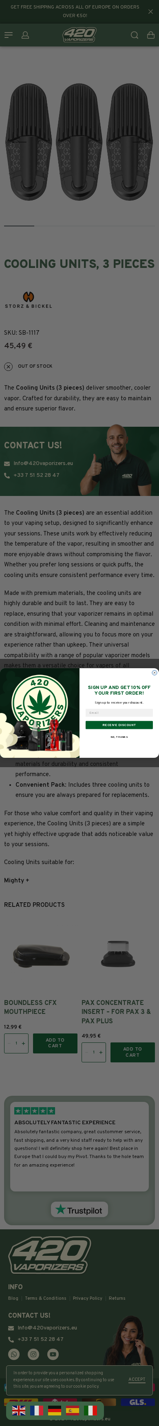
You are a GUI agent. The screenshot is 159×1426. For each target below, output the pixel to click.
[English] (19, 1411)
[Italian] (91, 1411)
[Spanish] (73, 1411)
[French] (37, 1411)
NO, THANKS (119, 737)
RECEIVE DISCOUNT (119, 725)
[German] (55, 1411)
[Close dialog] (154, 672)
